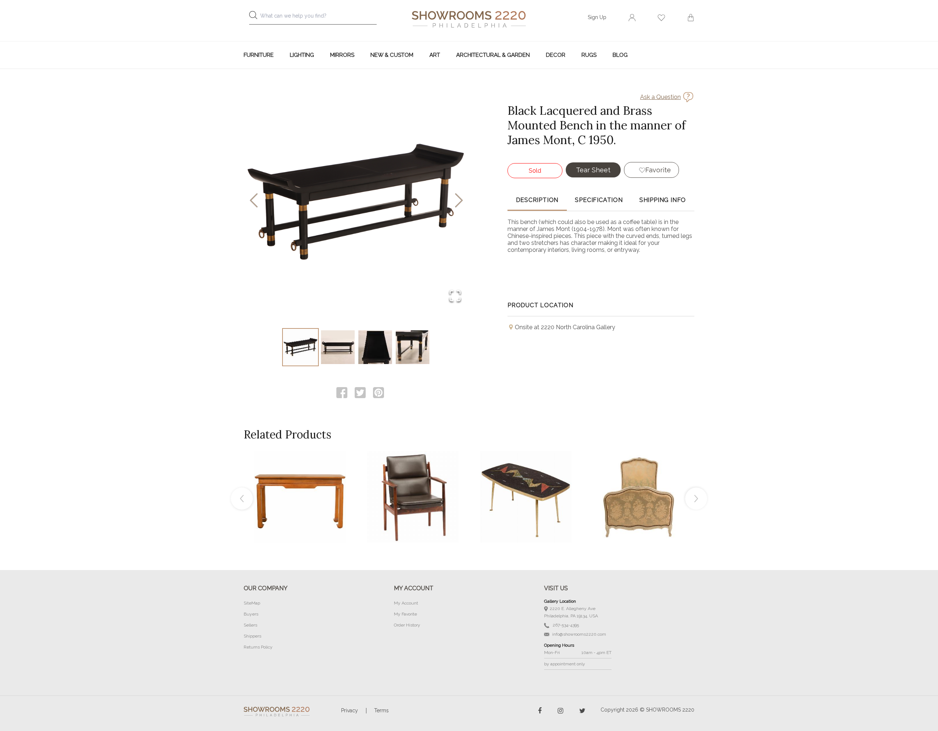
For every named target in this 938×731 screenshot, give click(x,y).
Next (696, 498)
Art (434, 55)
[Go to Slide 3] (375, 347)
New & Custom (391, 55)
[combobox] (319, 18)
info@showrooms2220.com (578, 634)
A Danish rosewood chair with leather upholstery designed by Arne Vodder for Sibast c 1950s (412, 480)
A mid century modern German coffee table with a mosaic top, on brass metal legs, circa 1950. (525, 480)
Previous (242, 498)
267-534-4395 (565, 625)
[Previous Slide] (254, 201)
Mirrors (342, 55)
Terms (381, 710)
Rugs (589, 55)
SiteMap (252, 603)
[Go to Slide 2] (338, 347)
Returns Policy (258, 647)
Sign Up (597, 17)
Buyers (251, 614)
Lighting (302, 55)
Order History (407, 625)
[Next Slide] (459, 201)
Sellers (250, 625)
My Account (406, 603)
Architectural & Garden (493, 55)
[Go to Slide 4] (412, 347)
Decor (555, 55)
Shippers (252, 636)
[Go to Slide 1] (300, 347)
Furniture (259, 55)
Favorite (658, 170)
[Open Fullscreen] (455, 296)
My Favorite (405, 614)
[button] (356, 201)
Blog (620, 55)
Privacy (349, 710)
